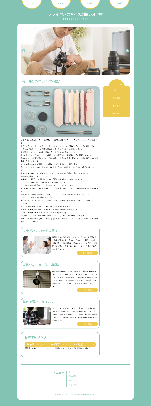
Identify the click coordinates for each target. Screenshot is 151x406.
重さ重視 (116, 114)
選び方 (116, 90)
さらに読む (87, 253)
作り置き (116, 106)
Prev (24, 51)
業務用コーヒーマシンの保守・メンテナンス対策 (55, 344)
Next (127, 51)
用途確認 (116, 98)
